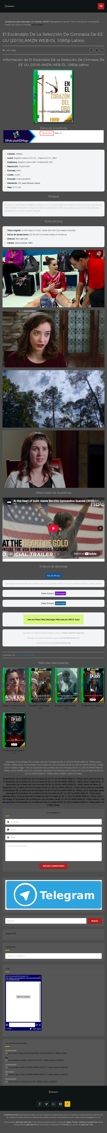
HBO (30, 243)
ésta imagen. (37, 24)
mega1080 (10, 933)
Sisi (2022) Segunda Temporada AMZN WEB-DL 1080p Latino (37, 1053)
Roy (6, 1057)
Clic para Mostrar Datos (29, 183)
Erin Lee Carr (22, 238)
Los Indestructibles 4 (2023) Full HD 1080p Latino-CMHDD (36, 1060)
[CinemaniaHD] (10, 3)
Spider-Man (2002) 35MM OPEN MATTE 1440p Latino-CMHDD (38, 1067)
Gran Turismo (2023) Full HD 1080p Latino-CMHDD (32, 1081)
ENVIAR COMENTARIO (53, 866)
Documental (21, 243)
